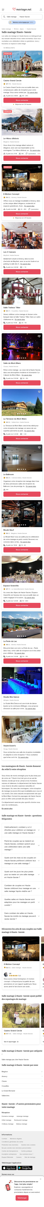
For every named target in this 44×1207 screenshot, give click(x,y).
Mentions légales (16, 1139)
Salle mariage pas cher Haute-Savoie (15, 1059)
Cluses (4, 1081)
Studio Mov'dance (11, 697)
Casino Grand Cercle (12, 80)
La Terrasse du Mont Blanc (15, 419)
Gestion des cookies (28, 1145)
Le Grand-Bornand (8, 1091)
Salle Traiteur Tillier (11, 307)
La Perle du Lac (10, 641)
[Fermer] (40, 1179)
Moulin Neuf (8, 530)
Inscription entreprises (9, 1154)
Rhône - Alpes (19, 29)
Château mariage (7, 1124)
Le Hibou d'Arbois (11, 138)
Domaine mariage (8, 1116)
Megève (5, 1072)
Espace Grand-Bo (11, 586)
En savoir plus (7, 808)
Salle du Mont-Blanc (12, 363)
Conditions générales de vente (12, 1142)
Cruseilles (5, 1086)
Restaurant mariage (20, 1120)
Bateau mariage (21, 1124)
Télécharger (22, 1198)
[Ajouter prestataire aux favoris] (39, 54)
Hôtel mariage (6, 1120)
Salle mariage (6, 29)
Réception (6, 1113)
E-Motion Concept (11, 194)
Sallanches (5, 1096)
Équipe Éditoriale (7, 1157)
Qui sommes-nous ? (26, 1154)
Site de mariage (30, 1157)
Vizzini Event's (9, 746)
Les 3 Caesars (9, 252)
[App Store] (9, 1170)
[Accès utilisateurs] (41, 10)
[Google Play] (25, 1170)
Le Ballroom (8, 474)
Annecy (4, 1076)
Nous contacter (22, 100)
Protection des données (10, 1145)
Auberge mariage (22, 1116)
